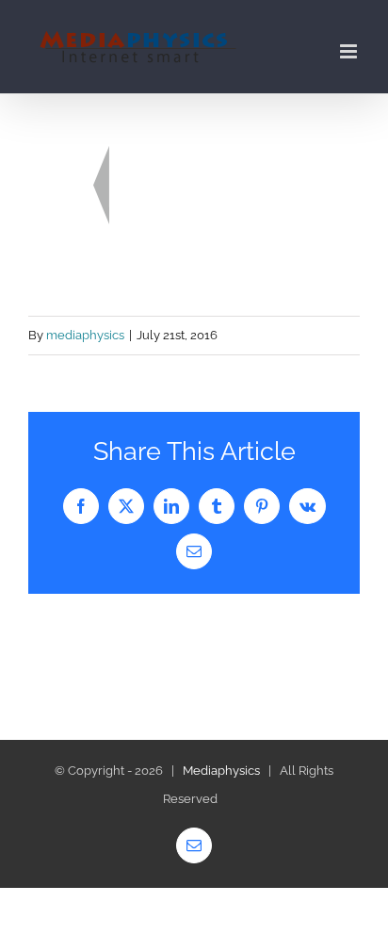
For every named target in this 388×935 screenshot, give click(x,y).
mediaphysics (85, 335)
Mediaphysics (221, 770)
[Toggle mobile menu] (350, 51)
